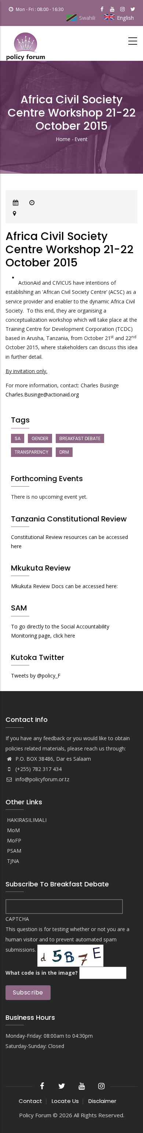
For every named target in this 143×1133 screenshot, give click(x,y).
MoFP (14, 840)
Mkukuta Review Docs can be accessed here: (64, 586)
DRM (64, 452)
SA (18, 438)
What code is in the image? (42, 972)
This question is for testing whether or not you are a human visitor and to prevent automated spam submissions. (67, 945)
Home (63, 139)
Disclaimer (102, 1101)
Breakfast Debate (79, 438)
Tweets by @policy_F (35, 675)
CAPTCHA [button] (17, 918)
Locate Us (65, 1101)
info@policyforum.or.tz (41, 779)
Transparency (31, 452)
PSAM (14, 851)
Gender (40, 438)
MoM (13, 830)
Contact (30, 1101)
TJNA (13, 861)
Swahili (87, 17)
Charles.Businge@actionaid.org (42, 394)
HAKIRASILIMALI (27, 820)
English (125, 17)
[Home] (26, 43)
